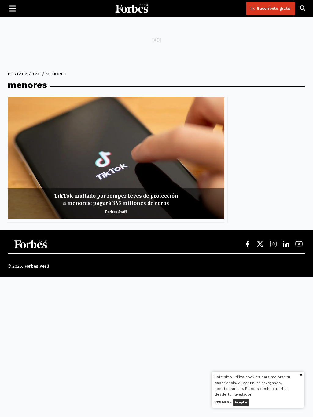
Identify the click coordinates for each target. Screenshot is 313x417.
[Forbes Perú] (132, 8)
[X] (260, 244)
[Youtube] (299, 244)
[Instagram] (273, 244)
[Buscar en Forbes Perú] (302, 8)
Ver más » (223, 402)
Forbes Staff (116, 211)
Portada (17, 73)
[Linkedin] (286, 244)
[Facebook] (247, 244)
